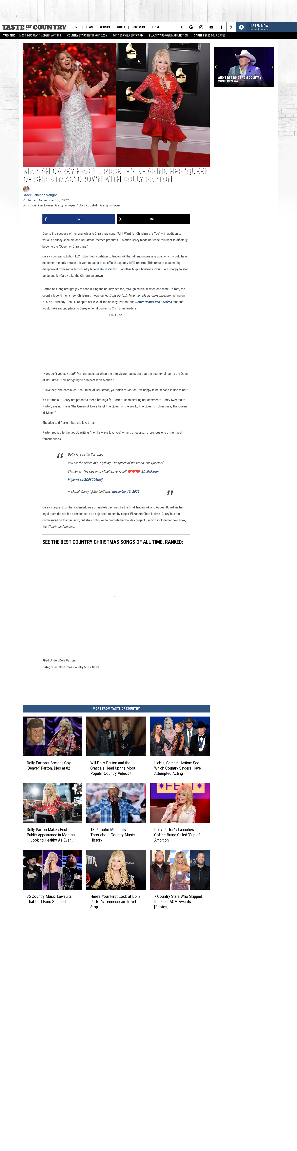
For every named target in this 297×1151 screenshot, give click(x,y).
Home (75, 27)
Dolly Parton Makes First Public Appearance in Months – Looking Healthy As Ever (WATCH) (51, 835)
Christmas (65, 667)
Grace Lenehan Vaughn (40, 195)
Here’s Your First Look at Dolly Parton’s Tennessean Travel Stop (115, 901)
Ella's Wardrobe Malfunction (168, 35)
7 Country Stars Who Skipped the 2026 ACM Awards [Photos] (178, 901)
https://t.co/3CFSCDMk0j (85, 480)
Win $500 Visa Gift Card (128, 35)
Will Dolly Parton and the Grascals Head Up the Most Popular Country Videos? (112, 768)
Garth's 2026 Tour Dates (209, 35)
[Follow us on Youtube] (211, 27)
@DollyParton (150, 471)
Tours (121, 27)
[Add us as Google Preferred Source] (191, 27)
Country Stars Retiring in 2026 (87, 35)
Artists (104, 27)
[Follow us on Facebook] (221, 27)
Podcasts (138, 27)
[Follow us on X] (231, 27)
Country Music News (86, 667)
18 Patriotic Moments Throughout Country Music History (112, 835)
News (89, 27)
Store (156, 27)
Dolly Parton (108, 269)
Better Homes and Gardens (153, 302)
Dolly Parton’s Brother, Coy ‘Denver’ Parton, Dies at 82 (49, 765)
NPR (132, 263)
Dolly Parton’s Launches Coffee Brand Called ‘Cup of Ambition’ (177, 835)
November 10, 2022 (125, 492)
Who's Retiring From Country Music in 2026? (239, 79)
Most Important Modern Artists (40, 35)
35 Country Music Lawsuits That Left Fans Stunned (49, 899)
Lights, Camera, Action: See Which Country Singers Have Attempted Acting (177, 768)
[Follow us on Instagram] (201, 27)
